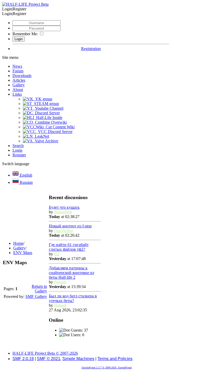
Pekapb (60, 282)
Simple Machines (78, 358)
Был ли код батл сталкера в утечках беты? (73, 298)
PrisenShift (63, 212)
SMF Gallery (36, 296)
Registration (91, 48)
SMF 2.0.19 (23, 358)
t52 (56, 254)
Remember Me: (25, 34)
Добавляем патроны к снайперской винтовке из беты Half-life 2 (71, 272)
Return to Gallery (39, 288)
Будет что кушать (64, 207)
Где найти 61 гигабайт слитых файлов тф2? (69, 246)
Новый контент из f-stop (70, 226)
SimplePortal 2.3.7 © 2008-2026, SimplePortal (107, 367)
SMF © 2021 (48, 358)
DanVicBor (63, 230)
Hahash (60, 305)
